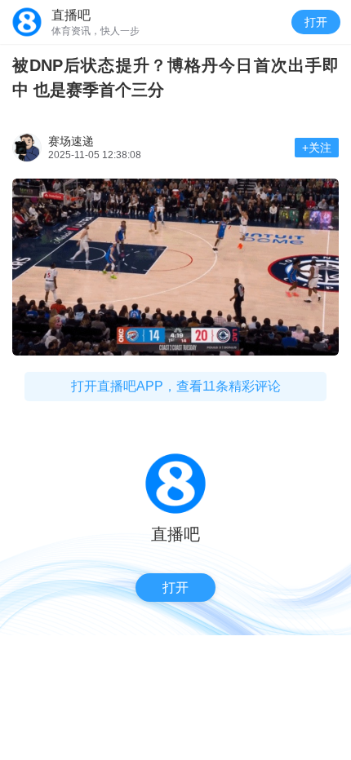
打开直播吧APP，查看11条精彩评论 (176, 386)
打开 (315, 22)
